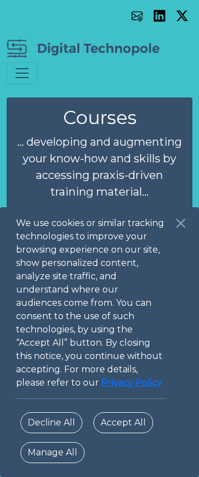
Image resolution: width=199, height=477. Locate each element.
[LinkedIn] (160, 15)
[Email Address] (138, 15)
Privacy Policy (131, 382)
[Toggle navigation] (22, 73)
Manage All (52, 452)
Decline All (51, 422)
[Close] (180, 223)
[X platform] (182, 15)
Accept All (123, 422)
